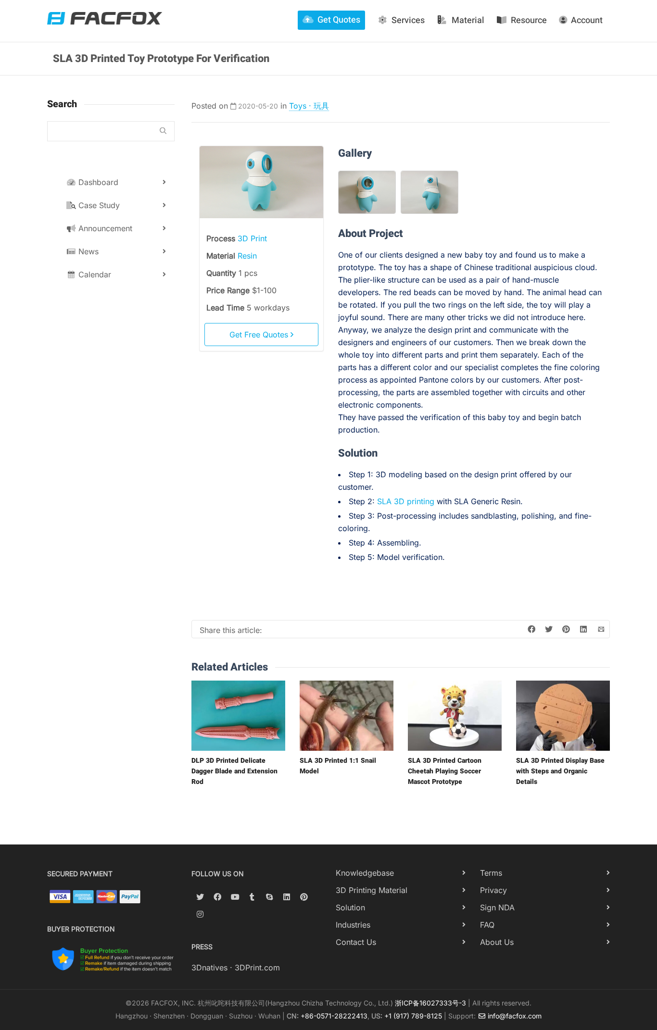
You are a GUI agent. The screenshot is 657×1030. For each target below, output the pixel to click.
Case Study (98, 205)
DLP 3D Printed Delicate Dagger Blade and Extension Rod (234, 771)
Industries (353, 925)
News (87, 251)
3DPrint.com (257, 967)
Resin (247, 256)
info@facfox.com (514, 1016)
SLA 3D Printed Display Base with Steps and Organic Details (560, 771)
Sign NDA (497, 907)
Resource (529, 20)
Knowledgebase (365, 873)
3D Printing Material (371, 890)
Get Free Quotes (260, 334)
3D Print (252, 238)
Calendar (93, 274)
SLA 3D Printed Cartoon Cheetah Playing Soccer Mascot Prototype (444, 771)
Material (468, 20)
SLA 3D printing (405, 501)
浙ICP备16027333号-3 (430, 1003)
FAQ (487, 925)
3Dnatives (209, 967)
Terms (491, 873)
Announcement (104, 228)
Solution (350, 907)
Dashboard (97, 182)
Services (408, 20)
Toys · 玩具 (309, 106)
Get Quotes (338, 19)
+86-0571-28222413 (334, 1016)
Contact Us (356, 942)
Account (587, 20)
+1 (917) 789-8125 (413, 1016)
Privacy (493, 890)
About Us (497, 942)
